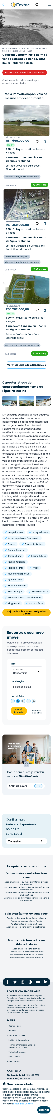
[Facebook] (7, 982)
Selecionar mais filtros (37, 711)
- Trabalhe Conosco (16, 1052)
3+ (23, 701)
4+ (28, 701)
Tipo (13, 663)
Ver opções (14, 841)
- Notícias (11, 1030)
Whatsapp (41, 185)
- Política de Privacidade (18, 1040)
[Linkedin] (45, 982)
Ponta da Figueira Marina (13, 51)
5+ (34, 701)
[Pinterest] (30, 982)
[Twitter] (15, 982)
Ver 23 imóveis (18, 711)
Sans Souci (24, 48)
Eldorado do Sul (9, 48)
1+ (13, 701)
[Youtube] (38, 982)
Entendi (44, 1110)
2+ (18, 701)
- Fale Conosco (14, 1061)
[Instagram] (22, 982)
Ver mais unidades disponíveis (26, 365)
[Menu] (49, 4)
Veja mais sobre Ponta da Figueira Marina (26, 612)
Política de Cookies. (23, 1103)
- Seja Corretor (13, 1056)
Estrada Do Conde (39, 48)
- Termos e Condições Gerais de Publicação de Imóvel (21, 1046)
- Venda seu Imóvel (16, 1035)
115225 (29, 51)
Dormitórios (17, 696)
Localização (17, 681)
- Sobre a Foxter (14, 1026)
